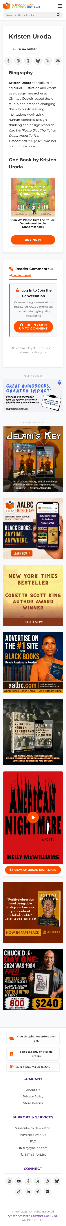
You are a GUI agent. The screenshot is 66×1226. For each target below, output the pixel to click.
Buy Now (33, 240)
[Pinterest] (37, 1191)
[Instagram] (9, 1181)
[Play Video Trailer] (33, 818)
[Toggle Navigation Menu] (60, 6)
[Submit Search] (57, 15)
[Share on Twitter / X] (48, 61)
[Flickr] (47, 1191)
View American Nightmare (35, 869)
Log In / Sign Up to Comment (33, 326)
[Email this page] (58, 61)
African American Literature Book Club (33, 1215)
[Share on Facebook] (8, 61)
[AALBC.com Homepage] (21, 6)
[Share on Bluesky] (38, 61)
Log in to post (21, 275)
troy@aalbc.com (34, 1148)
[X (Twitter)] (37, 1181)
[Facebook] (28, 1181)
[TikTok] (18, 1191)
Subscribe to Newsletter (33, 1128)
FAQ (33, 1141)
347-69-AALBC (35, 1154)
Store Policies (33, 1103)
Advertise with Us (33, 1135)
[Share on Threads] (28, 61)
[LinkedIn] (28, 1191)
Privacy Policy (33, 1096)
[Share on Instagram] (18, 61)
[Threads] (47, 1181)
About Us (33, 1090)
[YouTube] (18, 1181)
